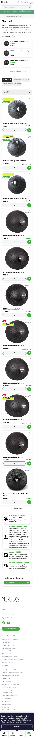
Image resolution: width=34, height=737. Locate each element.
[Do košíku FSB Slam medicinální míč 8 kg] (29, 463)
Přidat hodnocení (10, 582)
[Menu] (31, 2)
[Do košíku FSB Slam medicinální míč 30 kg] (29, 427)
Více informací (20, 722)
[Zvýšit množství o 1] (25, 130)
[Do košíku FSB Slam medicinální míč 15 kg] (29, 279)
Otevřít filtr (9, 92)
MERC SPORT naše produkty (10, 639)
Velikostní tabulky (7, 654)
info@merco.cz (9, 614)
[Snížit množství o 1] (3, 130)
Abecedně (18, 84)
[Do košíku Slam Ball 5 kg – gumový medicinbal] (29, 205)
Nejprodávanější (8, 84)
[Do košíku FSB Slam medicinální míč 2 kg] (29, 315)
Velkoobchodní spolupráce (9, 656)
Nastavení (17, 726)
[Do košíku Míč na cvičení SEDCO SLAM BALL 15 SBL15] (29, 502)
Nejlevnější (17, 79)
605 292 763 (9, 617)
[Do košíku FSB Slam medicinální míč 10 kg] (29, 242)
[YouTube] (8, 622)
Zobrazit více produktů (17, 71)
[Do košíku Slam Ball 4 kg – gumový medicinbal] (29, 168)
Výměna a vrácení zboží (8, 645)
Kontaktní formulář (11, 628)
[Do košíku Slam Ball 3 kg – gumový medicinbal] (29, 130)
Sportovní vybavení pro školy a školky (12, 659)
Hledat (29, 7)
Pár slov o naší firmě (7, 651)
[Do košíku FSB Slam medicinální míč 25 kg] (29, 389)
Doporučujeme (7, 79)
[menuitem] (10, 670)
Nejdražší (26, 79)
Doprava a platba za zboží (9, 648)
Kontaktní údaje (6, 642)
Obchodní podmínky (7, 662)
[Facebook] (3, 622)
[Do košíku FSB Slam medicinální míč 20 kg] (29, 353)
